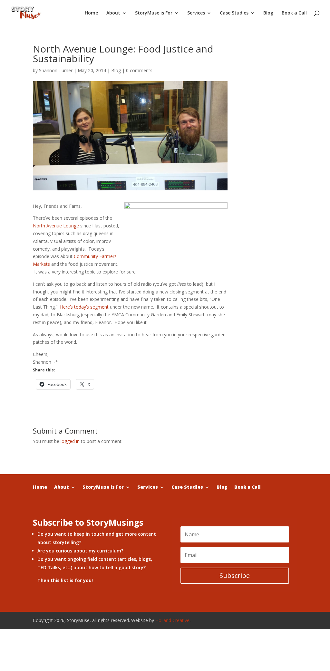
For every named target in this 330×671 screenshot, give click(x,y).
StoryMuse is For (153, 13)
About (113, 13)
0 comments (139, 70)
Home (91, 13)
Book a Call (294, 13)
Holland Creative (172, 620)
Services (196, 13)
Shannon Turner (56, 70)
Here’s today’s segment (84, 307)
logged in (70, 441)
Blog (268, 13)
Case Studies (234, 13)
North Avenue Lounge (56, 226)
